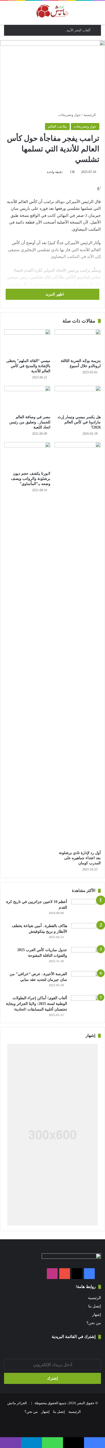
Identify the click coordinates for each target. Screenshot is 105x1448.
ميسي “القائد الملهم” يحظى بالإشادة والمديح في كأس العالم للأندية (28, 366)
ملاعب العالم (57, 126)
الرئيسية (90, 115)
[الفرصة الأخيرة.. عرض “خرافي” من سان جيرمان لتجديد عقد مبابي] (86, 981)
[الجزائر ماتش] (52, 13)
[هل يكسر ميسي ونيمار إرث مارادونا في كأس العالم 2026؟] (78, 399)
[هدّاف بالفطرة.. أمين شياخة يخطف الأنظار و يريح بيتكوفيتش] (86, 933)
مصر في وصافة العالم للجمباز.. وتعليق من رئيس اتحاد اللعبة (29, 422)
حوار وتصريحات (69, 115)
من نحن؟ (93, 1323)
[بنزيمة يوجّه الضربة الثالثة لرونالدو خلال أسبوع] (78, 342)
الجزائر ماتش (17, 1403)
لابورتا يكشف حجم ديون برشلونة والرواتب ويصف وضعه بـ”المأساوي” (30, 478)
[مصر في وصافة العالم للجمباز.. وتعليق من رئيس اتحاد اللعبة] (27, 399)
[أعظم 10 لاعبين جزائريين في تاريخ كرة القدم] (86, 909)
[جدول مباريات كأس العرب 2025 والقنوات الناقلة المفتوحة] (86, 957)
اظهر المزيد (54, 294)
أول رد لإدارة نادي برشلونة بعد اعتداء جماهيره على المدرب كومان (80, 858)
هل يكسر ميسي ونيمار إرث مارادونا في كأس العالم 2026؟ (79, 422)
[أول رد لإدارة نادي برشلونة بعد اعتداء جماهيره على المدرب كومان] (78, 645)
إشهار (96, 1315)
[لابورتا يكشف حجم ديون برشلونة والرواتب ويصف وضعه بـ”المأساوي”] (27, 455)
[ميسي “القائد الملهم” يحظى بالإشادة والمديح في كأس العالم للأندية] (27, 342)
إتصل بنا (94, 1306)
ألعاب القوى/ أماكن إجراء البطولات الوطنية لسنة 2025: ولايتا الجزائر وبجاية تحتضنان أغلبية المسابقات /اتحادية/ (36, 1003)
